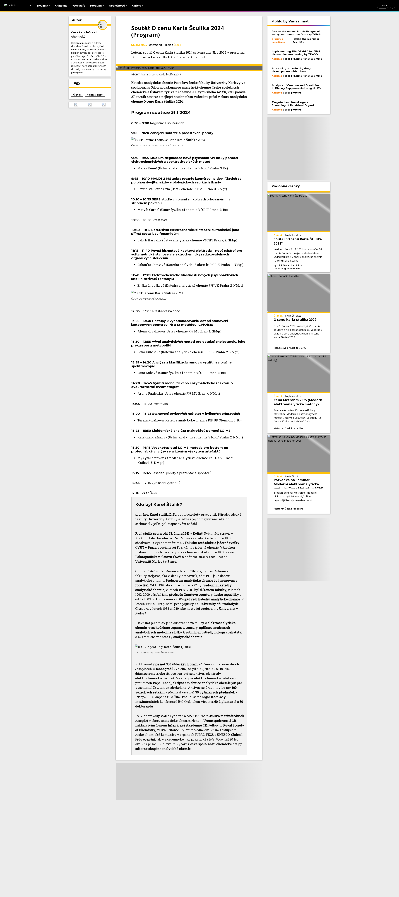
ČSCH (177, 44)
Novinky (43, 5)
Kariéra (137, 5)
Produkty (97, 5)
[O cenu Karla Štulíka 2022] (298, 313)
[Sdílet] (323, 265)
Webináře (78, 5)
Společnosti (118, 5)
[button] (76, 104)
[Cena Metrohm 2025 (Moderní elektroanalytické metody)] (298, 394)
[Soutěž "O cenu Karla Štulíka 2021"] (298, 233)
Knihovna (61, 5)
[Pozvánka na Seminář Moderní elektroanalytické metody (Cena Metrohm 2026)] (298, 474)
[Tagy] (316, 265)
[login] (392, 6)
